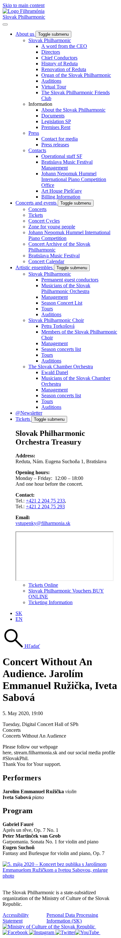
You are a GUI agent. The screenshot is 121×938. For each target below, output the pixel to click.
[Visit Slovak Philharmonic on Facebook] (16, 932)
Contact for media (59, 139)
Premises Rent (55, 127)
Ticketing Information (50, 602)
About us (25, 34)
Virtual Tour (53, 86)
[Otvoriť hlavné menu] (5, 24)
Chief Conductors (59, 57)
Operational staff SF (61, 156)
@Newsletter (28, 413)
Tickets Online (43, 585)
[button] (21, 646)
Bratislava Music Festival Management (67, 164)
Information (40, 104)
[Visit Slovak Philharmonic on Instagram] (42, 932)
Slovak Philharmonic (24, 17)
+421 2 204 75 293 (45, 506)
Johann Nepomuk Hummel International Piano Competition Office (73, 179)
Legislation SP (56, 121)
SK (18, 613)
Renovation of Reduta (63, 69)
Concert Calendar (46, 261)
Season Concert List (61, 303)
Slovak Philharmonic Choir (56, 320)
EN (19, 619)
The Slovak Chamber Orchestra (60, 366)
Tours (47, 308)
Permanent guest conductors (69, 279)
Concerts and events (36, 203)
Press (33, 133)
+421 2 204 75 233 (45, 500)
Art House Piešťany (61, 191)
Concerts (37, 209)
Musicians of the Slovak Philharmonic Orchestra (65, 288)
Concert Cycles (44, 221)
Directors (50, 52)
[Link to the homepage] (24, 11)
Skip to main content (24, 5)
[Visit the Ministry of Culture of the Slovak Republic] (49, 926)
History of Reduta (59, 63)
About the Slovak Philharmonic (73, 110)
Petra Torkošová (58, 326)
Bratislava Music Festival (54, 255)
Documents (53, 115)
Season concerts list (61, 349)
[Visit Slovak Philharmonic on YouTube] (87, 932)
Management (54, 297)
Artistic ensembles (34, 267)
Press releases (55, 144)
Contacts (37, 150)
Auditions (51, 81)
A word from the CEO (64, 46)
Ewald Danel (54, 372)
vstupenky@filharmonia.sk (42, 523)
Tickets (35, 215)
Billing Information (60, 196)
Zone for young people (51, 226)
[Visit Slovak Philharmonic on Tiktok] (65, 932)
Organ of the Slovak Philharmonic (76, 75)
